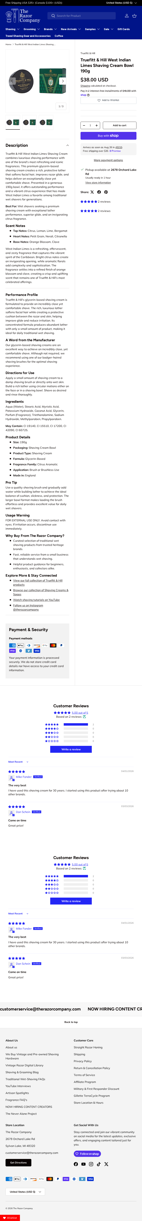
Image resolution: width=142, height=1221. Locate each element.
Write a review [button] (71, 749)
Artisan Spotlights (17, 1093)
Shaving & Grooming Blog (22, 1072)
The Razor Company (22, 1208)
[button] (134, 16)
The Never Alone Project (21, 1113)
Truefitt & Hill (88, 53)
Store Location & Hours (88, 1102)
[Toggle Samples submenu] (98, 29)
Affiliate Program (85, 1082)
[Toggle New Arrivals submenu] (79, 29)
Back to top (71, 1022)
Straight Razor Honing (88, 1047)
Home (8, 44)
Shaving (10, 29)
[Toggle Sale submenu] (112, 29)
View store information (98, 182)
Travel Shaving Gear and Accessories (28, 35)
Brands (48, 29)
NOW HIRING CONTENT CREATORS (29, 1106)
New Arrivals (69, 29)
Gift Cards (124, 29)
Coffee (59, 35)
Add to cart (119, 125)
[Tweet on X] (92, 192)
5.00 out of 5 (80, 712)
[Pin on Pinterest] (106, 192)
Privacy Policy (83, 1061)
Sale (106, 29)
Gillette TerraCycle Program (92, 1095)
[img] (16, 771)
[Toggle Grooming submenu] (38, 29)
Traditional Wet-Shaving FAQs (25, 1079)
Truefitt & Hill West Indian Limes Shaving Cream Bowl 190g (35, 44)
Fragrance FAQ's (16, 1100)
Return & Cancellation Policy (92, 1068)
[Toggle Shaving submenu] (18, 29)
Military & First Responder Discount (96, 1088)
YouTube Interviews (18, 1086)
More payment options (108, 160)
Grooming (30, 29)
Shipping (85, 85)
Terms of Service (84, 1075)
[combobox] (81, 15)
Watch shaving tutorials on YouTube (36, 600)
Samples (90, 29)
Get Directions (18, 1162)
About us (11, 1047)
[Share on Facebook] (99, 192)
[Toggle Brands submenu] (55, 29)
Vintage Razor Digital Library (24, 1065)
